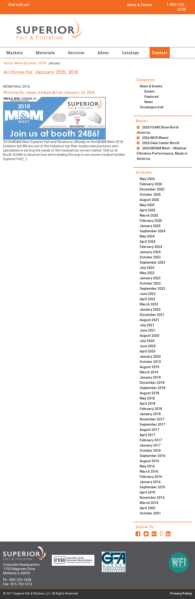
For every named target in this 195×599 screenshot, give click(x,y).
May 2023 (147, 273)
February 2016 (151, 477)
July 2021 (147, 325)
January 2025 (150, 226)
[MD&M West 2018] (54, 118)
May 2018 (147, 398)
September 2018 (152, 388)
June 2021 (148, 330)
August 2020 (149, 336)
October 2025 (150, 194)
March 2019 (149, 372)
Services (76, 52)
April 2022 (147, 299)
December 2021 (152, 315)
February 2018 (151, 409)
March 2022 (149, 304)
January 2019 (150, 377)
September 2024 (152, 231)
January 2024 (150, 252)
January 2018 (150, 414)
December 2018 (152, 383)
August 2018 (149, 393)
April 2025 (147, 210)
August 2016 (149, 461)
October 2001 (150, 513)
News (148, 102)
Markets (14, 52)
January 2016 (150, 482)
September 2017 (152, 424)
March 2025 (149, 215)
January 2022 (150, 309)
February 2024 (151, 247)
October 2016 (150, 450)
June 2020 (148, 346)
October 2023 (150, 257)
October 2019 (150, 362)
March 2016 (149, 471)
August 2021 (149, 320)
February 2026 (151, 184)
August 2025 (149, 200)
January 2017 (150, 445)
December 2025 (152, 189)
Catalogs (130, 52)
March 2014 (149, 503)
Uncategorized (151, 107)
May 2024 (147, 236)
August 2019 (149, 367)
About (103, 52)
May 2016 (147, 466)
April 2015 (147, 492)
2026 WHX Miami (155, 138)
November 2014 (152, 497)
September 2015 (152, 487)
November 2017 (152, 419)
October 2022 (150, 283)
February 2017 (151, 440)
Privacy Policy (181, 593)
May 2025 (147, 205)
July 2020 (147, 341)
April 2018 (147, 403)
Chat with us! (18, 4)
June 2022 (148, 294)
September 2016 (152, 456)
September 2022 (152, 288)
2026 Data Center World (160, 143)
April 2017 (147, 435)
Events (149, 91)
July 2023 (147, 268)
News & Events (139, 5)
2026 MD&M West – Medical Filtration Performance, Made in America (162, 153)
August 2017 (149, 430)
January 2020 (150, 356)
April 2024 (147, 241)
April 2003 (147, 508)
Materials (45, 52)
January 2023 (150, 278)
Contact (159, 52)
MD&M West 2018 (16, 86)
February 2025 (151, 221)
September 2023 (152, 262)
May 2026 (147, 179)
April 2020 (147, 351)
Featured (151, 97)
